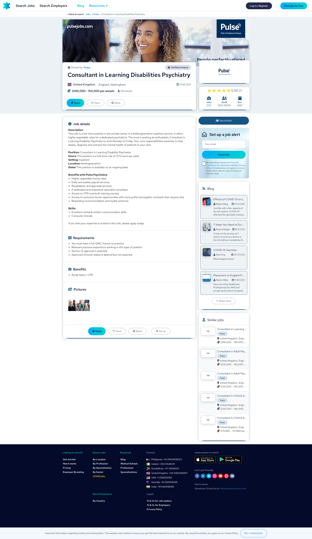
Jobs (87, 14)
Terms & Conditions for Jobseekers (222, 164)
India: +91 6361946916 (162, 486)
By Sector (98, 472)
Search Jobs (25, 6)
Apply (77, 102)
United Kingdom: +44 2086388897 (169, 473)
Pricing (67, 467)
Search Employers (53, 6)
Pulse (96, 14)
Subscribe (224, 154)
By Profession (100, 463)
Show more (225, 301)
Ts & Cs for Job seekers (159, 500)
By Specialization (102, 467)
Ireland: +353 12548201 (163, 463)
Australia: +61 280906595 (164, 482)
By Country (99, 500)
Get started (69, 459)
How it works (69, 463)
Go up (162, 331)
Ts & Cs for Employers (158, 505)
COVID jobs (99, 476)
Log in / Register (259, 5)
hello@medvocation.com (233, 488)
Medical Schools (129, 463)
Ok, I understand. (253, 533)
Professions (127, 467)
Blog (80, 6)
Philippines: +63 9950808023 (166, 459)
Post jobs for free (293, 5)
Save (97, 102)
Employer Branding (73, 472)
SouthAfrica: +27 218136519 (165, 468)
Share (117, 102)
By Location (99, 459)
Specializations (129, 472)
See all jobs (226, 120)
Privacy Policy (154, 509)
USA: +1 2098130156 (161, 477)
